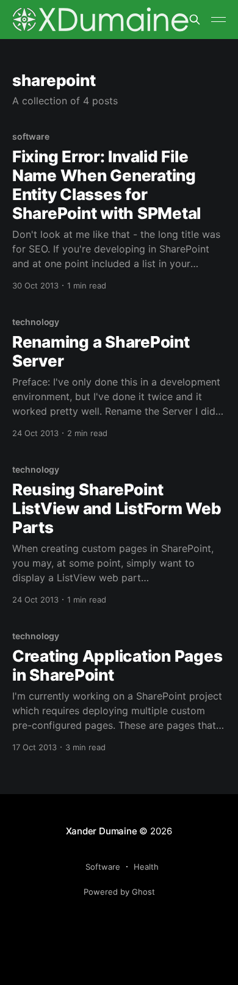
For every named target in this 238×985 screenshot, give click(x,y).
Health (146, 867)
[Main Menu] (218, 19)
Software (102, 867)
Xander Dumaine (101, 831)
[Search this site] (194, 19)
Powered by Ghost (119, 892)
